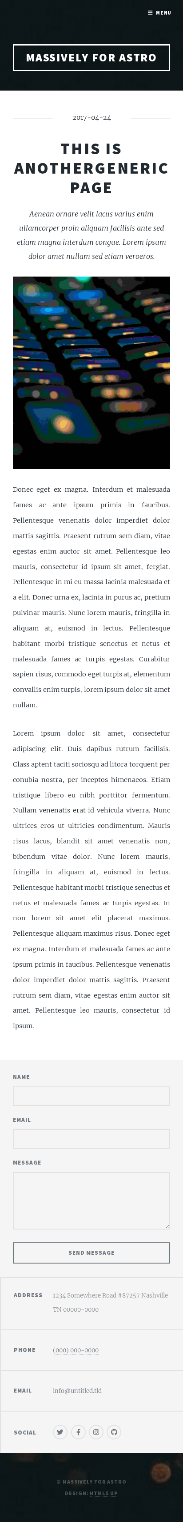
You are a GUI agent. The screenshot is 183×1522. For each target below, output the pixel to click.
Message (27, 1162)
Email (22, 1119)
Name (21, 1077)
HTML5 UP (104, 1493)
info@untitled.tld (77, 1391)
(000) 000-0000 (76, 1350)
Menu (164, 12)
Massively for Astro (92, 57)
